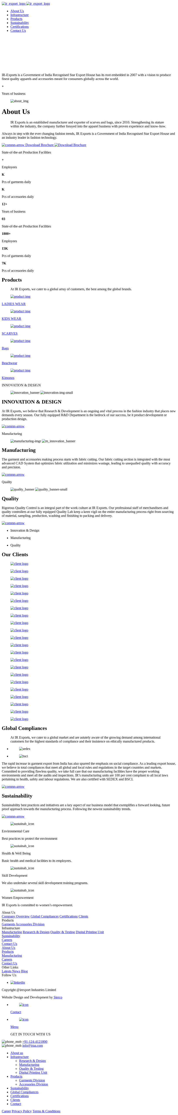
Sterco (58, 997)
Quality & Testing (62, 932)
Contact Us (18, 30)
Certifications (19, 26)
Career (6, 1111)
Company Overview (16, 916)
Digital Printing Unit (90, 932)
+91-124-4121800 (34, 1041)
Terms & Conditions (46, 1111)
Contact (15, 1104)
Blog (24, 971)
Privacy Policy (22, 1111)
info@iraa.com (32, 1045)
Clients (83, 916)
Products (16, 19)
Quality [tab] (7, 482)
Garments (8, 924)
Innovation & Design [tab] (24, 530)
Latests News (11, 971)
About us (16, 1053)
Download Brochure (39, 145)
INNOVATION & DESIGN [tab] (21, 385)
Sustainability (19, 23)
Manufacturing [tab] (12, 434)
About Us (17, 11)
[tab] (89, 385)
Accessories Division (30, 924)
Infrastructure (19, 15)
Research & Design (36, 932)
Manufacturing (12, 932)
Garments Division (32, 1080)
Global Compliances (45, 916)
